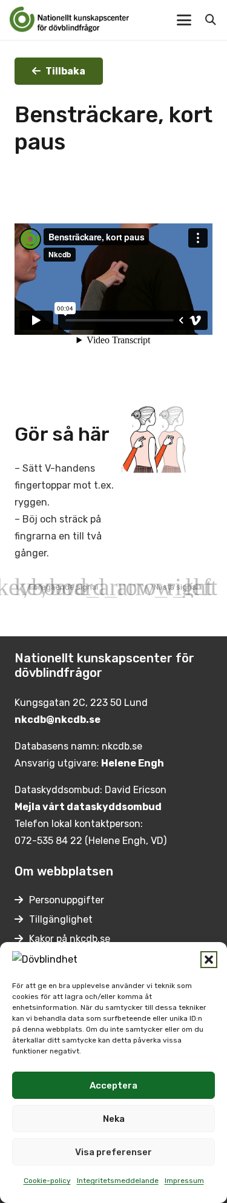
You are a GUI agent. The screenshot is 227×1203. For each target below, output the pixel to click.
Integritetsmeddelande (118, 1180)
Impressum (184, 1180)
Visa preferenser (113, 1152)
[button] (209, 960)
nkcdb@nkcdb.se (57, 719)
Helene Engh (132, 763)
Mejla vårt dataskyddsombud (88, 806)
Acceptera (113, 1085)
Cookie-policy (47, 1180)
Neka (114, 1118)
